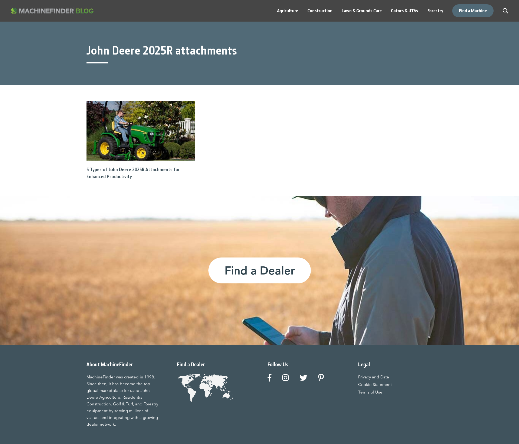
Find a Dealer (260, 270)
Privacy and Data (373, 376)
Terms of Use (370, 392)
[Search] (505, 10)
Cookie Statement (375, 384)
